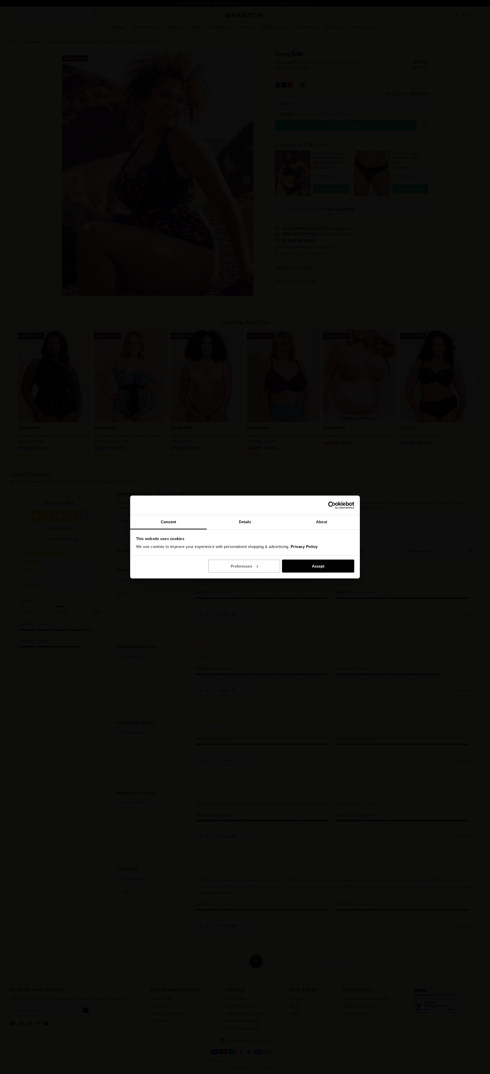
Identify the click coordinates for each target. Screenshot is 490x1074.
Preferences (241, 566)
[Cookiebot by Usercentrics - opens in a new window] (332, 505)
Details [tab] (245, 522)
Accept (318, 566)
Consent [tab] (168, 522)
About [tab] (321, 522)
